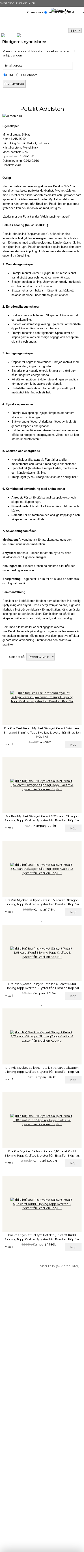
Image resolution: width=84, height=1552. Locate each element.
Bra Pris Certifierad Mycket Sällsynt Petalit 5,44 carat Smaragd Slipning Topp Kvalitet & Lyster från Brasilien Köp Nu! (42, 732)
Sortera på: (17, 656)
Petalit (27, 216)
